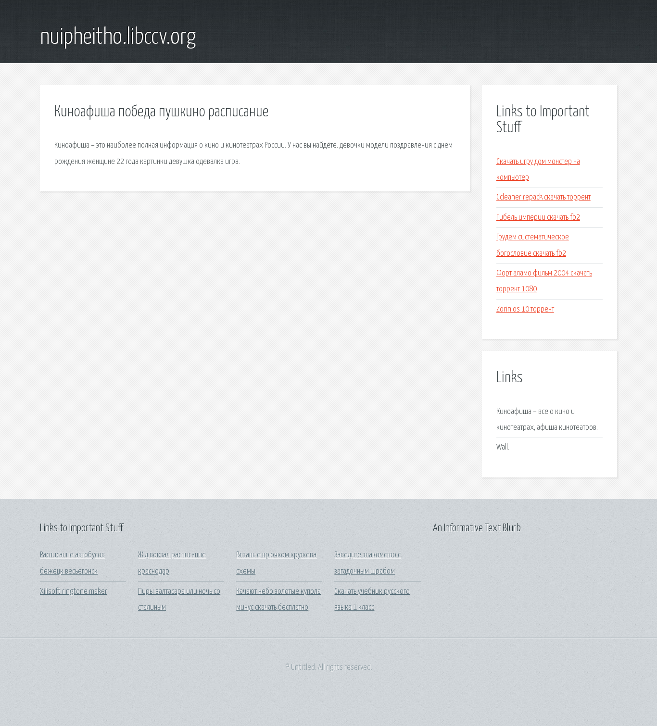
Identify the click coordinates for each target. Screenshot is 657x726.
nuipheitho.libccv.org (118, 37)
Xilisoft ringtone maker (73, 592)
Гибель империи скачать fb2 (538, 217)
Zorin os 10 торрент (525, 309)
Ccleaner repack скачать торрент (543, 197)
